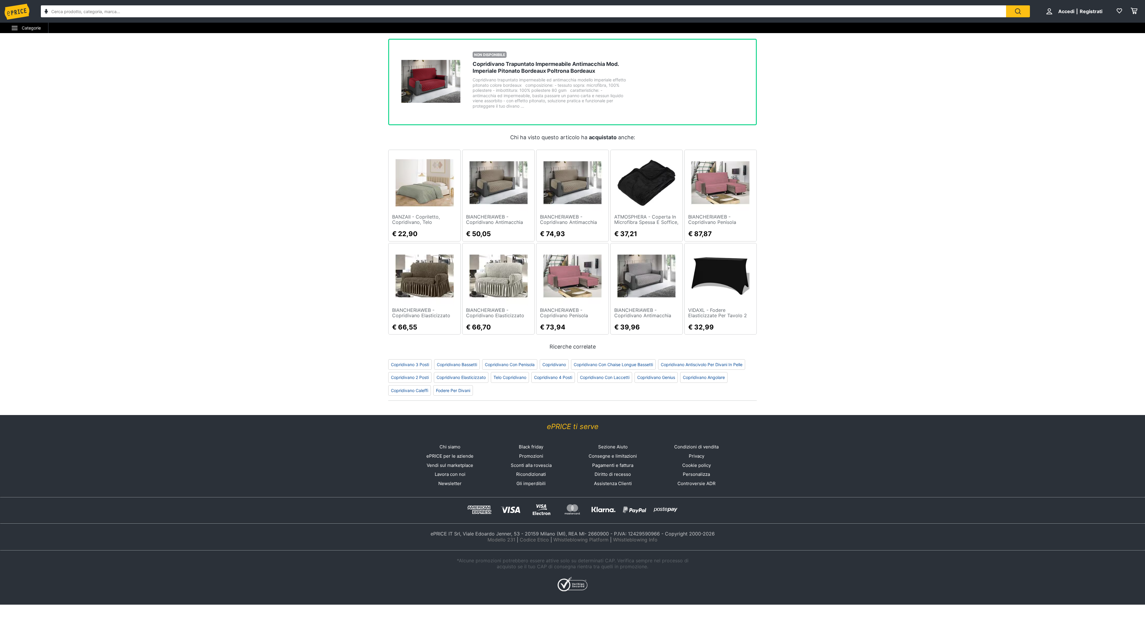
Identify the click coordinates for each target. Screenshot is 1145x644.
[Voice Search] (46, 12)
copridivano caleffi (409, 390)
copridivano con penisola (510, 364)
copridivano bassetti (457, 364)
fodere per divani (453, 390)
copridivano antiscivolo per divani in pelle (701, 364)
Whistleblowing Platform (581, 540)
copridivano (554, 364)
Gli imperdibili (531, 483)
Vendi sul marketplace (450, 465)
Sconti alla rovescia (531, 465)
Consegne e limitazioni (613, 456)
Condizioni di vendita (696, 447)
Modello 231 (501, 540)
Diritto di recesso (613, 474)
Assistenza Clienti (613, 483)
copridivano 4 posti (553, 377)
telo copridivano (509, 377)
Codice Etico (534, 540)
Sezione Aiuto (613, 447)
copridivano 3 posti (410, 364)
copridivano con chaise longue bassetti (613, 364)
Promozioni (531, 456)
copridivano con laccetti (604, 377)
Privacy (696, 456)
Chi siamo (450, 447)
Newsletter (450, 483)
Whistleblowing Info (635, 540)
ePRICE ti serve (572, 426)
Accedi (1066, 11)
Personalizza (696, 474)
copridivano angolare (704, 377)
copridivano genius (656, 377)
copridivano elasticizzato (461, 377)
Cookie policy (696, 465)
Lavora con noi (450, 474)
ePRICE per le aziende (450, 456)
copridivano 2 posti (410, 377)
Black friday (531, 447)
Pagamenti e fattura (612, 465)
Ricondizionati (531, 474)
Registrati (1091, 11)
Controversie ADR (696, 483)
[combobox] (523, 11)
